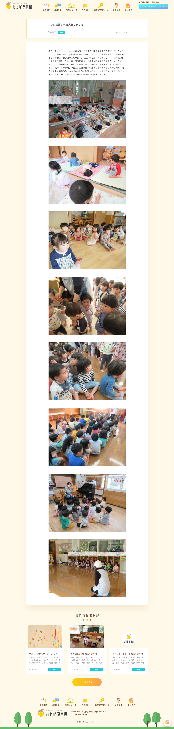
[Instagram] (167, 722)
